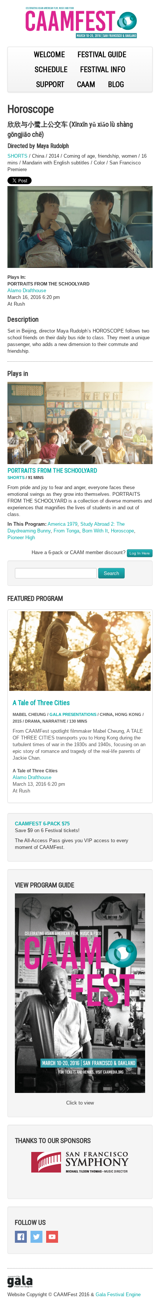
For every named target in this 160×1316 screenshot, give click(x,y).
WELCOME (49, 54)
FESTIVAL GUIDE (101, 54)
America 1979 (62, 524)
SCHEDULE (51, 69)
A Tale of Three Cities (41, 703)
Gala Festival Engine (118, 1294)
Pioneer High (21, 537)
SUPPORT (50, 84)
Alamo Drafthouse (26, 290)
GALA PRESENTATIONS (72, 714)
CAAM (86, 84)
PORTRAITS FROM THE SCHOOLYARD (52, 470)
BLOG (116, 84)
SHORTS (17, 156)
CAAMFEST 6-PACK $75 (42, 824)
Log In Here (139, 553)
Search (111, 573)
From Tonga (66, 531)
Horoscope (122, 531)
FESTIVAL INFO (102, 69)
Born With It (95, 531)
